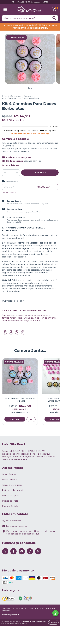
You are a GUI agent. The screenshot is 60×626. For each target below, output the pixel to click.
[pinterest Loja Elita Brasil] (38, 551)
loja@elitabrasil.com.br (17, 526)
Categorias (15, 96)
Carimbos (28, 96)
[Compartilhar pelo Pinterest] (23, 333)
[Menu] (5, 9)
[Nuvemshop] (11, 615)
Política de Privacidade (13, 490)
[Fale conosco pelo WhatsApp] (55, 613)
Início (4, 96)
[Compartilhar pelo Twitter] (17, 333)
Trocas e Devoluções (12, 485)
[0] (54, 10)
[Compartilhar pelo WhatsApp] (5, 332)
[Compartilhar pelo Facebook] (11, 333)
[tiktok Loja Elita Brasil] (30, 551)
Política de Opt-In (10, 495)
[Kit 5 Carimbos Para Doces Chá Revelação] (30, 419)
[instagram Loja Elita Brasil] (5, 551)
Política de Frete (10, 501)
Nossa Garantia (9, 479)
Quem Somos (9, 474)
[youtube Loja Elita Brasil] (22, 551)
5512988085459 (13, 520)
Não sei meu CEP (9, 192)
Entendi (53, 622)
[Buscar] (54, 18)
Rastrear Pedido (10, 506)
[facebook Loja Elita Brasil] (13, 551)
